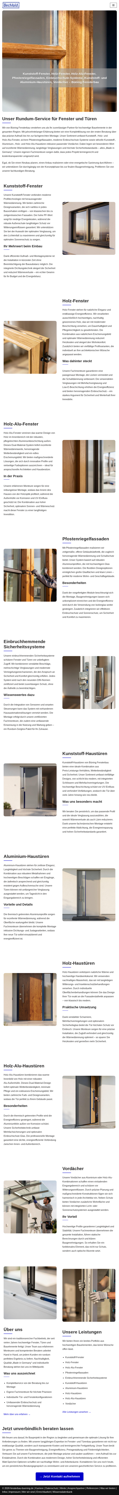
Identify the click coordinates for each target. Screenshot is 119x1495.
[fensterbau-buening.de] (11, 5)
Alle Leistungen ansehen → (76, 1412)
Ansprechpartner (76, 1488)
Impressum (14, 1492)
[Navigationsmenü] (113, 5)
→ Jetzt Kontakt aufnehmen (59, 1476)
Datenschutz (51, 1488)
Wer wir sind (28, 1492)
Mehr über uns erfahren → (17, 1414)
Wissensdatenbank (62, 1492)
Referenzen (92, 1488)
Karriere (39, 1488)
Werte (63, 1488)
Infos (4, 1492)
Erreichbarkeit (43, 1492)
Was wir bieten (107, 1488)
